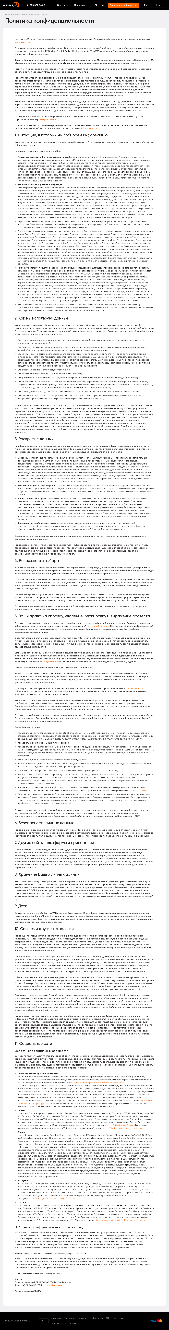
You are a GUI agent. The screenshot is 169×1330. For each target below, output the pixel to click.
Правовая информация (75, 1318)
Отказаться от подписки (63, 1323)
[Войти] (102, 5)
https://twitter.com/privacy (121, 1125)
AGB (108, 1318)
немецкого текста (24, 42)
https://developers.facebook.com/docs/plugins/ (99, 1083)
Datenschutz (96, 1318)
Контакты (118, 1318)
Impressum (56, 1318)
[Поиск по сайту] (95, 5)
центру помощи (47, 119)
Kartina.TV (9, 15)
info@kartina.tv (89, 128)
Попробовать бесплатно (123, 5)
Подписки (79, 5)
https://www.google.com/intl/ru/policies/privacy (120, 1220)
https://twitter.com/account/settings (122, 1128)
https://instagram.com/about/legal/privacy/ (52, 1198)
